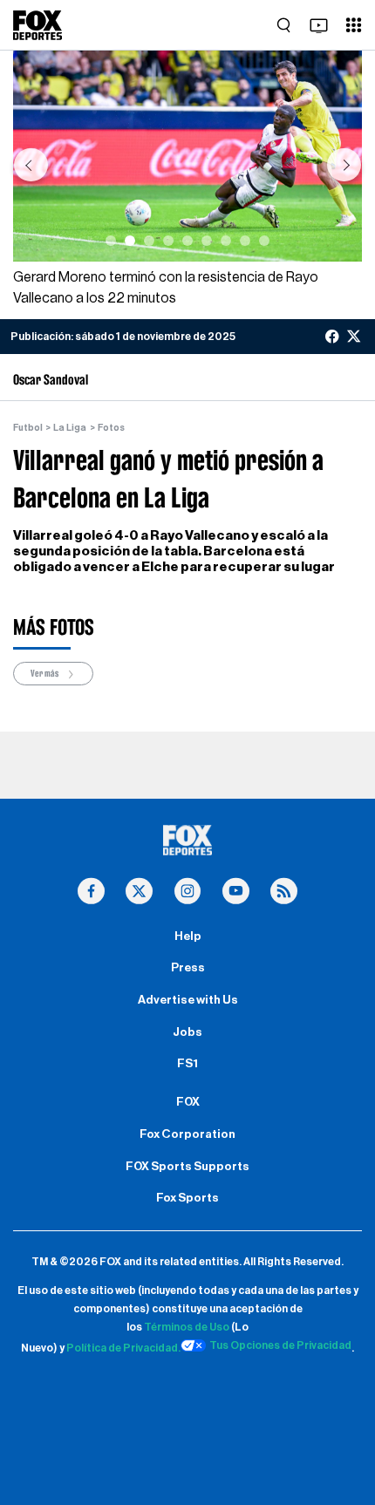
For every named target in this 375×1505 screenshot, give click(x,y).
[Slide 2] (130, 241)
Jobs (187, 1032)
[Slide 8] (245, 241)
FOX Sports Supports (187, 1167)
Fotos (111, 427)
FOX (188, 1102)
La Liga (69, 427)
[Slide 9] (264, 241)
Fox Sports (187, 1198)
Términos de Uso (186, 1327)
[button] (30, 165)
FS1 (187, 1064)
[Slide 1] (111, 241)
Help (187, 936)
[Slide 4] (168, 241)
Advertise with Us (188, 1000)
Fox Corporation (187, 1134)
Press (188, 968)
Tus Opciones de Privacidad (280, 1345)
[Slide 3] (149, 241)
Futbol (28, 427)
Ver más (45, 674)
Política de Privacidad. (123, 1348)
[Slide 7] (226, 241)
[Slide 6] (206, 241)
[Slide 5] (187, 241)
